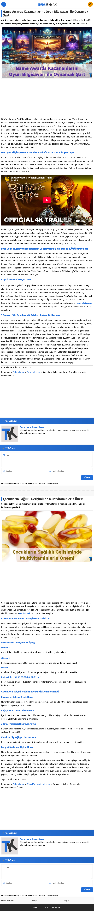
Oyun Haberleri (33, 372)
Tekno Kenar (19, 372)
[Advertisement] (47, 98)
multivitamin (25, 613)
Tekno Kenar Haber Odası (32, 427)
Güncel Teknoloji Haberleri (38, 784)
